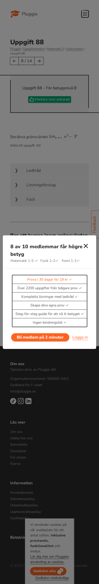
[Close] (86, 246)
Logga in (80, 337)
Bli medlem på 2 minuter (40, 337)
